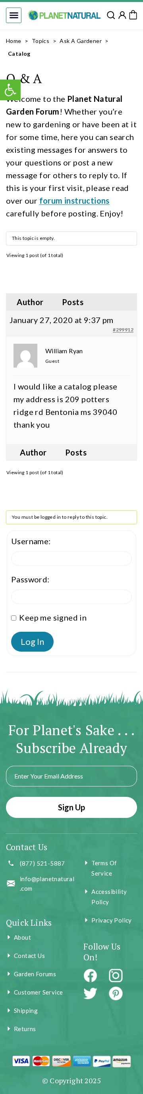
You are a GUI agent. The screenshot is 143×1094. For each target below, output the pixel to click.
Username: (31, 541)
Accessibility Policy (109, 896)
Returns (25, 1028)
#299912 (123, 330)
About (22, 937)
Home (13, 40)
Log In (32, 641)
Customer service (38, 992)
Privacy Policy (111, 920)
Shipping (26, 1010)
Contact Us (29, 955)
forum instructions (74, 200)
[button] (13, 15)
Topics (40, 40)
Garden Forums (35, 973)
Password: (30, 579)
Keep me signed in (53, 617)
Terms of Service (104, 868)
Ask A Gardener (81, 40)
